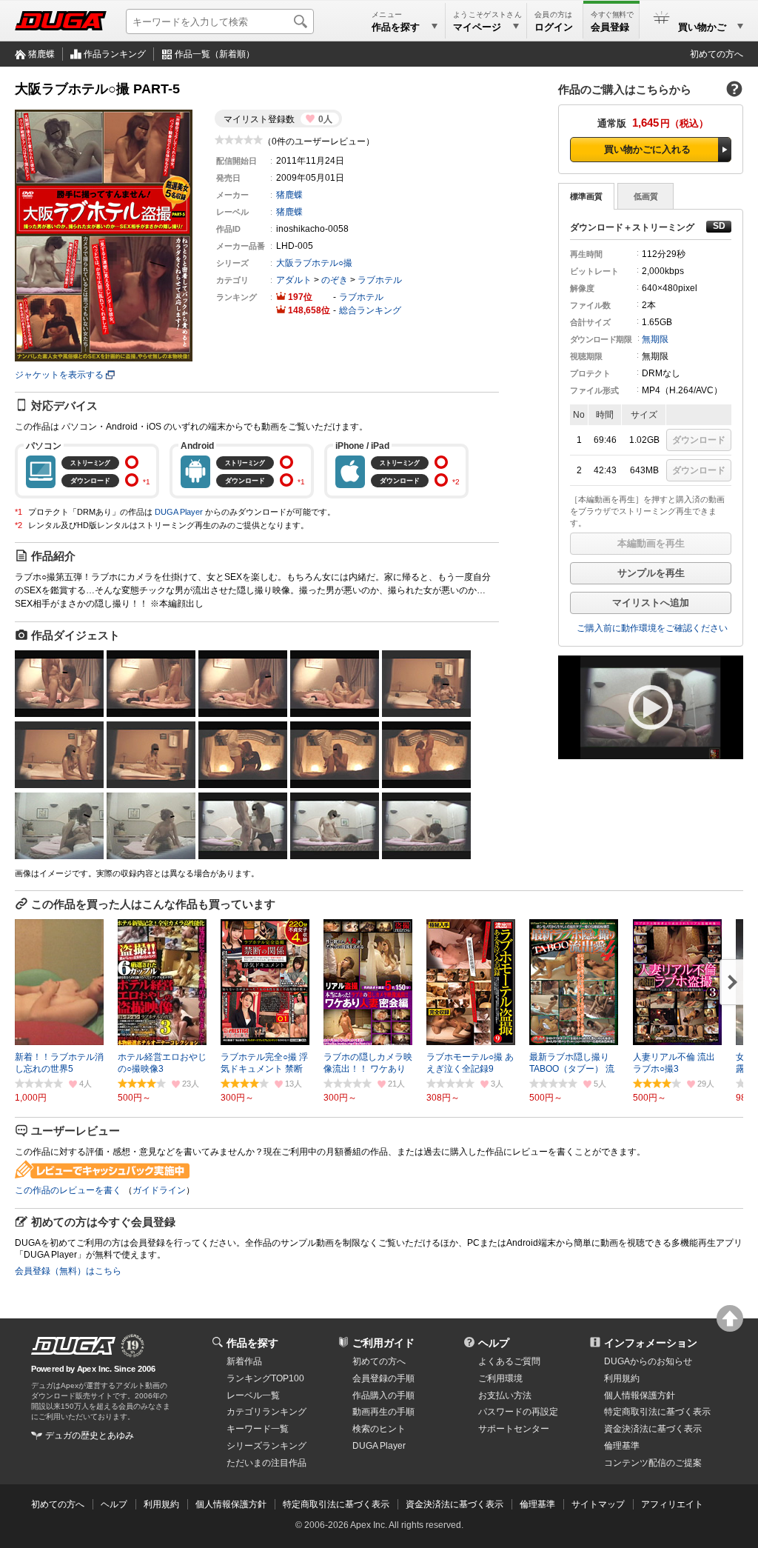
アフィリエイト (672, 1504)
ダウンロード (698, 440)
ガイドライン (159, 1190)
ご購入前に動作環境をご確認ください (652, 628)
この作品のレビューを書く (68, 1190)
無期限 (655, 339)
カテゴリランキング (266, 1412)
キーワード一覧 (258, 1429)
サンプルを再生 (651, 572)
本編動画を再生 (651, 543)
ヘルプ (493, 1343)
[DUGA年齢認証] (73, 1346)
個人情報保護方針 (639, 1395)
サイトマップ (598, 1504)
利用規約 (622, 1378)
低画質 (646, 196)
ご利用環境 (500, 1378)
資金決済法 (653, 1429)
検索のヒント (379, 1429)
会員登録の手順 (383, 1378)
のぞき (334, 280)
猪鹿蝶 (41, 54)
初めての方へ (716, 54)
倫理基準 (622, 1446)
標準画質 (586, 196)
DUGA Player (179, 511)
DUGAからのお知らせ (648, 1361)
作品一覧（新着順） (215, 54)
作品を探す (252, 1343)
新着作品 (244, 1361)
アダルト (294, 280)
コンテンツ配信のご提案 (653, 1463)
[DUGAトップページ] (61, 20)
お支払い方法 (504, 1395)
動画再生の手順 (383, 1412)
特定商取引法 (657, 1412)
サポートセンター (513, 1429)
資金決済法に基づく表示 (454, 1504)
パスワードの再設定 (518, 1412)
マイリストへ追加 (650, 602)
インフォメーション (650, 1343)
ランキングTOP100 (265, 1378)
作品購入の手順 (383, 1395)
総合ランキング (370, 310)
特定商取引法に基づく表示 (336, 1504)
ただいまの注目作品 (266, 1463)
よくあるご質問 (509, 1361)
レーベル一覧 (253, 1395)
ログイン (553, 27)
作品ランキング (115, 54)
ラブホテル (380, 280)
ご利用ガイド (383, 1343)
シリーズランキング (266, 1446)
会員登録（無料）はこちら (68, 1271)
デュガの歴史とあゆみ (89, 1435)
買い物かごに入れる (647, 149)
